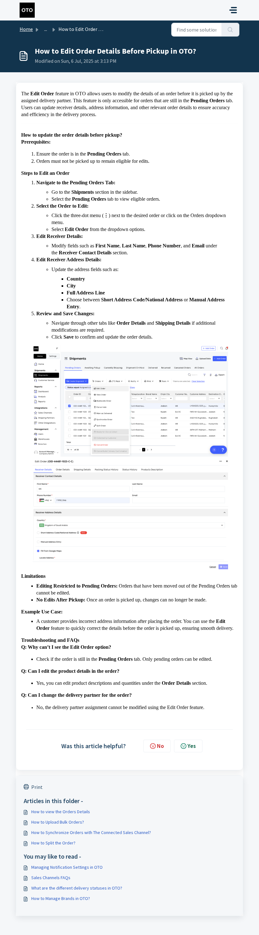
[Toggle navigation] (233, 10)
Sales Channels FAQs (50, 877)
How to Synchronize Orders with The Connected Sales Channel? (91, 832)
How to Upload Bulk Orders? (57, 822)
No (160, 745)
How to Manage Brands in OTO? (60, 898)
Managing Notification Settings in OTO (67, 867)
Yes (192, 745)
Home (26, 29)
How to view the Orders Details (60, 811)
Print (37, 787)
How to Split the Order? (53, 843)
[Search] (230, 30)
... (45, 29)
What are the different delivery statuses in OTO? (76, 888)
